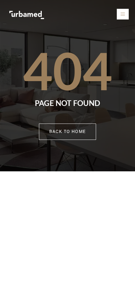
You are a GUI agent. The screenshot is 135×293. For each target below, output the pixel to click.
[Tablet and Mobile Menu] (123, 14)
